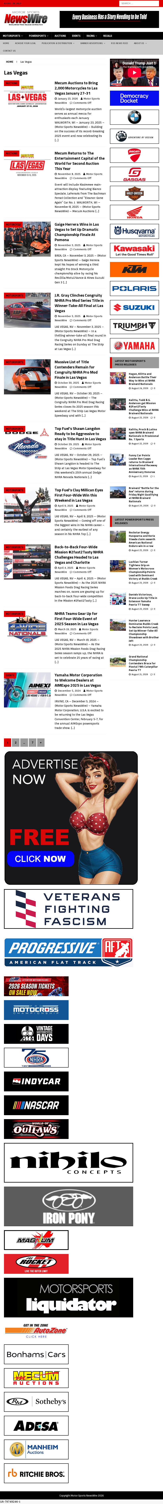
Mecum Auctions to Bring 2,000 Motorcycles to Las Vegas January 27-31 (76, 88)
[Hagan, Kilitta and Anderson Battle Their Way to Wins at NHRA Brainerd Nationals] (118, 378)
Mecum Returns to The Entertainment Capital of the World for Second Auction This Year (80, 161)
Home (6, 43)
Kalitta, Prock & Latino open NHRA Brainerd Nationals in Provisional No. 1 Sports (144, 434)
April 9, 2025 (65, 505)
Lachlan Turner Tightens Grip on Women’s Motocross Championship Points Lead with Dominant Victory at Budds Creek (143, 570)
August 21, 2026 (140, 476)
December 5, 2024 (69, 690)
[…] (57, 140)
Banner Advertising (92, 43)
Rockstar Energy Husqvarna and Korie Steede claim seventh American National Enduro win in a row (142, 539)
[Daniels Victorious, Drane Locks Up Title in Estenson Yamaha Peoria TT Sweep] (118, 599)
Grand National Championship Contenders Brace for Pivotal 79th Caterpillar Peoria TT (143, 663)
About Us (139, 43)
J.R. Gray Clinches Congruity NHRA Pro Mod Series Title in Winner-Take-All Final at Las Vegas (79, 303)
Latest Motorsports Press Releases (130, 362)
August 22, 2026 (140, 443)
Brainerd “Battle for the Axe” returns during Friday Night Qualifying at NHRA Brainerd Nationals (144, 494)
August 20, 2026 (140, 505)
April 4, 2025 (65, 567)
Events (76, 35)
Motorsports (11, 35)
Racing (91, 35)
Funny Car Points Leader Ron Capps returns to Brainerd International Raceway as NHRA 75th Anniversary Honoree (143, 463)
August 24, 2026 (140, 388)
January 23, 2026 (68, 98)
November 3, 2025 (69, 245)
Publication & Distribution (57, 43)
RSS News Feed (119, 43)
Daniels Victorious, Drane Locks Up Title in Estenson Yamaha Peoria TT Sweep (143, 599)
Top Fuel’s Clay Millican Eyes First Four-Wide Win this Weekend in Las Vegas (79, 495)
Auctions (60, 35)
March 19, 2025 (67, 629)
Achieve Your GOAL (25, 43)
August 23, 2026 (140, 417)
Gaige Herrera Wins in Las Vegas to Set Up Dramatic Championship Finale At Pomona (77, 232)
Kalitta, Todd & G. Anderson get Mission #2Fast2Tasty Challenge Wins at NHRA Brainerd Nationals (144, 406)
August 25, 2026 (140, 550)
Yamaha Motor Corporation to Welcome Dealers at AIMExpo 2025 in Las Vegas (78, 680)
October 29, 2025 (68, 444)
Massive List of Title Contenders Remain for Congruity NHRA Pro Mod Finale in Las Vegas (76, 369)
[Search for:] (139, 3)
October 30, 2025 (68, 382)
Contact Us (9, 50)
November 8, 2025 (69, 174)
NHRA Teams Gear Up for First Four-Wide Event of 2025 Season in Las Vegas (76, 618)
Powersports (37, 35)
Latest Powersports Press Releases (134, 521)
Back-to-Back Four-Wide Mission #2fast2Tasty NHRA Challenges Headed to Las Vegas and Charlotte (79, 554)
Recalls (107, 35)
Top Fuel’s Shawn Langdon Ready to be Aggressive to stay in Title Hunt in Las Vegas (80, 433)
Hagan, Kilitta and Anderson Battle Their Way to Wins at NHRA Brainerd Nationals (142, 379)
